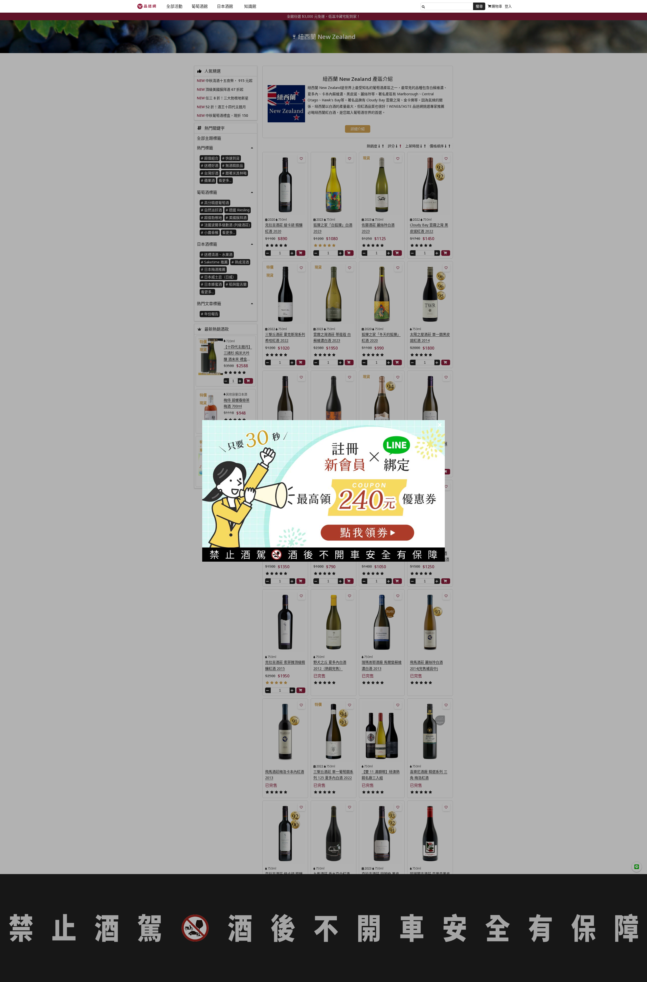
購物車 (497, 6)
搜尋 (479, 6)
